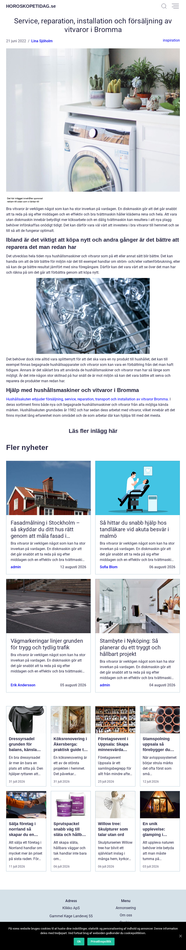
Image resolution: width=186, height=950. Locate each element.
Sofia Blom (108, 567)
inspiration (171, 40)
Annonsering (126, 908)
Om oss (126, 915)
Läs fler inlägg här (93, 431)
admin (16, 567)
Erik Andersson (23, 685)
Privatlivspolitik (101, 941)
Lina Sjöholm (42, 41)
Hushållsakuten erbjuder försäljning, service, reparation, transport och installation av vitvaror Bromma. (87, 399)
